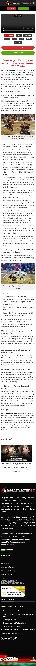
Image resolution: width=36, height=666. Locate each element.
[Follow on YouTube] (9, 638)
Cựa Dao (27, 35)
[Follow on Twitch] (15, 638)
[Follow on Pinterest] (5, 638)
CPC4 (22, 39)
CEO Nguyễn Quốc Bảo (27, 629)
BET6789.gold (19, 652)
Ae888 (18, 35)
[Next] (32, 460)
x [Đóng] (3, 656)
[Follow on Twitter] (2, 638)
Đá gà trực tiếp (7, 498)
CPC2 (7, 39)
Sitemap (17, 626)
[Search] (34, 3)
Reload (18, 42)
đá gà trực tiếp (10, 70)
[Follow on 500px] (12, 638)
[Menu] (2, 3)
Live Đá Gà (9, 35)
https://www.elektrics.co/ (17, 611)
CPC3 (14, 39)
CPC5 (29, 39)
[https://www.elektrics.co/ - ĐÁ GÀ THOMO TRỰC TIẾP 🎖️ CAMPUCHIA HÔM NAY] (18, 3)
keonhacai (14, 634)
